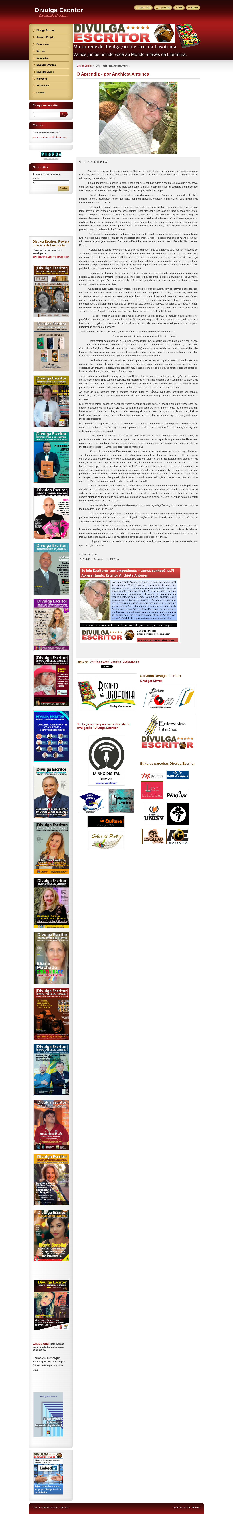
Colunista (116, 661)
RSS (180, 8)
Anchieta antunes (99, 661)
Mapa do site (164, 8)
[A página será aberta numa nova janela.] (138, 154)
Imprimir (194, 8)
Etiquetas (82, 661)
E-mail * (37, 178)
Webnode (195, 1508)
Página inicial (144, 8)
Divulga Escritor (84, 66)
